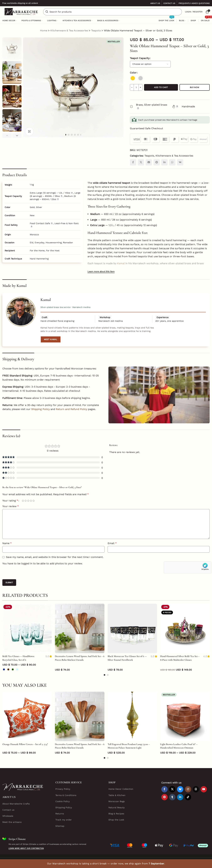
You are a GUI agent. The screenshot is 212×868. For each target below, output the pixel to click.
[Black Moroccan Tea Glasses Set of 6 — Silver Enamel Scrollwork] (132, 628)
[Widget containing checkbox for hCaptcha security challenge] (187, 567)
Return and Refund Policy (71, 409)
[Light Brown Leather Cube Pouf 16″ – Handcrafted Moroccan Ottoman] (185, 716)
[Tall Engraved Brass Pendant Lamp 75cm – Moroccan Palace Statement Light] (132, 716)
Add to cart (161, 87)
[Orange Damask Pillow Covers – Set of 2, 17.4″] (27, 716)
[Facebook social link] (133, 162)
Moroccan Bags (116, 801)
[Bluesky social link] (180, 789)
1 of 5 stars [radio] (22, 500)
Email (112, 543)
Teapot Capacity (140, 58)
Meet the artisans (11, 822)
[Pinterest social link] (156, 162)
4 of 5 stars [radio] (31, 500)
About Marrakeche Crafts (16, 803)
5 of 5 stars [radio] (33, 500)
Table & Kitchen (116, 795)
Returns (59, 813)
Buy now (194, 87)
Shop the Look (116, 819)
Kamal (121, 263)
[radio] (132, 78)
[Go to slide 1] (65, 135)
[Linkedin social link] (164, 162)
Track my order (63, 819)
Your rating (10, 500)
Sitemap (59, 826)
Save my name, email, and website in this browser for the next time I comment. (54, 557)
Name (7, 543)
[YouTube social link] (204, 789)
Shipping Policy (40, 409)
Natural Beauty (116, 807)
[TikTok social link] (188, 797)
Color (133, 72)
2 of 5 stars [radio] (25, 500)
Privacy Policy (62, 789)
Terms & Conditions (65, 795)
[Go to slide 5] (78, 135)
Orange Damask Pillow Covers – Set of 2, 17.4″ (25, 744)
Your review (10, 506)
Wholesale (7, 816)
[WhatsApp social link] (172, 162)
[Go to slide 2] (68, 135)
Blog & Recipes (116, 813)
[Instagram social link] (188, 789)
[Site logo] (21, 11)
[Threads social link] (196, 789)
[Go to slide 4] (75, 135)
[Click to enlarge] (29, 131)
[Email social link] (149, 162)
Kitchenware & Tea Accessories (69, 30)
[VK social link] (180, 162)
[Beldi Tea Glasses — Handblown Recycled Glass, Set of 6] (27, 628)
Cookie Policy (62, 801)
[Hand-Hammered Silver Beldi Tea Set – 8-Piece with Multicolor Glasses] (185, 628)
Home (43, 30)
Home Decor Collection (120, 789)
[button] (7, 135)
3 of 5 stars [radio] (28, 500)
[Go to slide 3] (71, 135)
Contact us (8, 810)
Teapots (96, 30)
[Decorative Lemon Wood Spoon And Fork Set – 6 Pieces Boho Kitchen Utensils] (79, 628)
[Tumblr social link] (172, 797)
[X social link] (141, 162)
